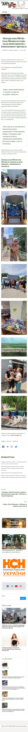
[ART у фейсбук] (7, 586)
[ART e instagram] (20, 586)
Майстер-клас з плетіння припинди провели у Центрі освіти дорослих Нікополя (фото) (13, 626)
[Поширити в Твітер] (16, 447)
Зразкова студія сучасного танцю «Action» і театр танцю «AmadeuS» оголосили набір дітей (13, 699)
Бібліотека (9, 441)
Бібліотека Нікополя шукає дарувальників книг (12, 473)
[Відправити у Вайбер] (11, 447)
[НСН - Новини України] (14, 567)
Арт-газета (23, 50)
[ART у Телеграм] (12, 586)
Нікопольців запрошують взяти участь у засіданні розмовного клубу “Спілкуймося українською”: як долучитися (12, 468)
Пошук (3, 596)
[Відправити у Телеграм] (7, 447)
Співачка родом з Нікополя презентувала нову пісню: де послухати (11, 649)
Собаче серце (5, 668)
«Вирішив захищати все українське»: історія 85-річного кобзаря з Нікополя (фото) (13, 677)
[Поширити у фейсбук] (3, 447)
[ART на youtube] (16, 586)
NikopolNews (24, 726)
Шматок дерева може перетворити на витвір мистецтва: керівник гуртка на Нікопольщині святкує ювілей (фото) (13, 710)
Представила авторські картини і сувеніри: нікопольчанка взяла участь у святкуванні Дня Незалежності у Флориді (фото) (13, 688)
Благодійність (15, 441)
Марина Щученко (14, 50)
